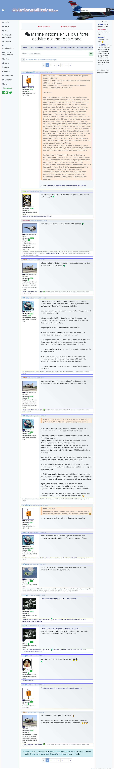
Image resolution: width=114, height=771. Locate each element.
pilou (24, 191)
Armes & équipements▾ (7, 53)
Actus (6, 22)
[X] (10, 93)
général (100, 24)
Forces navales (51, 47)
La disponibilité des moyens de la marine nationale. (60, 629)
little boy (25, 298)
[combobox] (93, 10)
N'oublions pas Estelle (59, 619)
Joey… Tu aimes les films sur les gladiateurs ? (36, 619)
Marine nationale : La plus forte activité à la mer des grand (81, 47)
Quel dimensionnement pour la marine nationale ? (59, 598)
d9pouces (101, 30)
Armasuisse (38, 621)
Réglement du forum (53, 253)
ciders (24, 260)
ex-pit (24, 685)
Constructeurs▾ (8, 48)
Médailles (8, 80)
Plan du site (8, 75)
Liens (6, 63)
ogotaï (24, 595)
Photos (7, 71)
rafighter (25, 564)
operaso (101, 37)
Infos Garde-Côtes (28, 680)
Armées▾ (7, 41)
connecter (43, 751)
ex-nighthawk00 (28, 72)
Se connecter (45, 26)
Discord (79, 751)
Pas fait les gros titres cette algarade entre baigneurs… (61, 688)
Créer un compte (69, 26)
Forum (6, 26)
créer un (74, 754)
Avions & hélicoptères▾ (7, 36)
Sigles (6, 67)
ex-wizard (26, 505)
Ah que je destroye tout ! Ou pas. (33, 291)
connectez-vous (103, 70)
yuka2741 (101, 45)
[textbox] (92, 10)
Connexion (8, 88)
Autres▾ (7, 59)
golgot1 (25, 656)
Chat (6, 31)
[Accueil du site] (3, 10)
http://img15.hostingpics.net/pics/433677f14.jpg (36, 216)
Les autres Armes (36, 47)
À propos (7, 84)
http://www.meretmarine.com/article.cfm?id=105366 (66, 186)
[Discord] (3, 93)
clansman (26, 220)
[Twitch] (7, 93)
